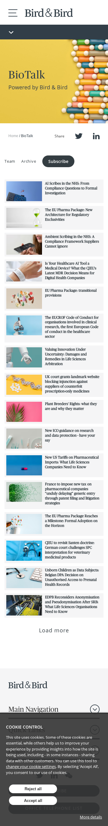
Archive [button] (28, 161)
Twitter (78, 136)
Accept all (33, 800)
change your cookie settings (31, 766)
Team (9, 161)
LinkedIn (96, 136)
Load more (54, 630)
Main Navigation (33, 709)
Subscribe (58, 161)
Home (13, 136)
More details (91, 817)
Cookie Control (24, 727)
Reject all (33, 789)
